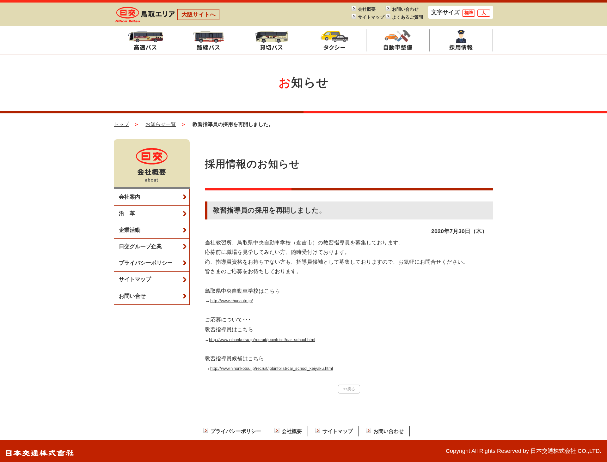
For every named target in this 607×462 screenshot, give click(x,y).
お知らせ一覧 (160, 124)
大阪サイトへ (198, 14)
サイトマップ (371, 17)
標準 (468, 12)
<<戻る (349, 389)
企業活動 (129, 230)
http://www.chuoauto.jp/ (231, 300)
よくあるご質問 (406, 17)
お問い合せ (132, 296)
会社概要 (367, 9)
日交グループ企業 (140, 246)
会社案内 (129, 197)
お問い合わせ (405, 9)
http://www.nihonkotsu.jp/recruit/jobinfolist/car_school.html (262, 339)
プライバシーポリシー (146, 263)
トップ (121, 124)
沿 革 (127, 213)
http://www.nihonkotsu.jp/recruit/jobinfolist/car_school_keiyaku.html (271, 368)
